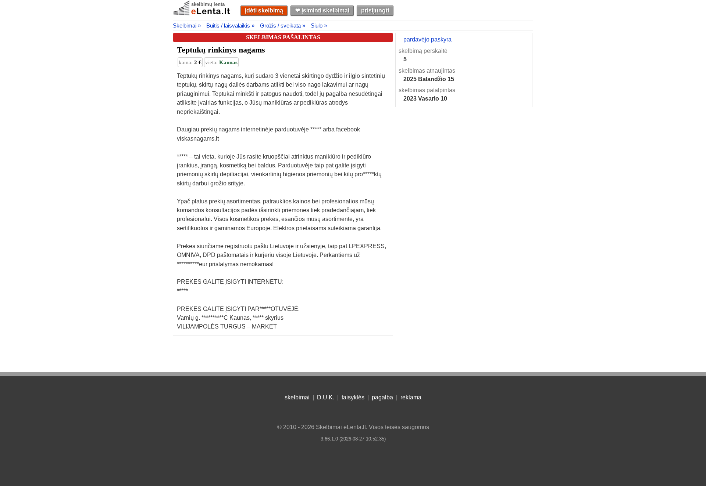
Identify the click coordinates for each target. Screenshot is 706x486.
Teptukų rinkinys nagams (221, 49)
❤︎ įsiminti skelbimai (322, 10)
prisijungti (375, 10)
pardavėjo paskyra (427, 39)
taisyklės (353, 397)
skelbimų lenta (208, 4)
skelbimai (297, 397)
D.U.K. (325, 397)
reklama (410, 397)
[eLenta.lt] (202, 14)
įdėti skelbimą (264, 10)
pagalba (382, 397)
